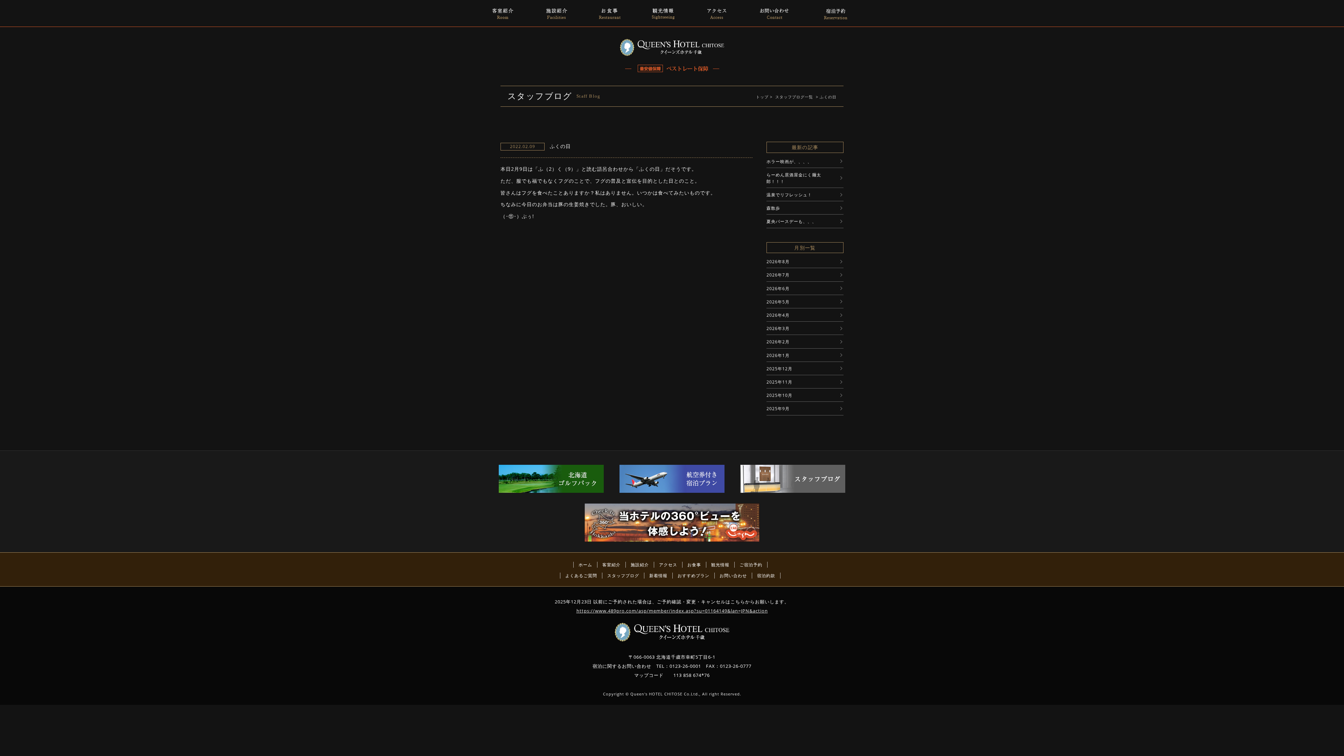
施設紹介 (640, 565)
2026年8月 (778, 262)
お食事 (694, 565)
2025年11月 (779, 382)
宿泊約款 (766, 576)
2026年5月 (778, 302)
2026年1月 (778, 355)
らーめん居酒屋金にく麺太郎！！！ (793, 178)
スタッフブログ (623, 576)
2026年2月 (778, 342)
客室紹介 (611, 565)
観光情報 (720, 565)
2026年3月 (778, 328)
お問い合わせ (733, 576)
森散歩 (773, 208)
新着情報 (658, 576)
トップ (762, 96)
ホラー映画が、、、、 (789, 161)
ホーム (585, 565)
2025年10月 (779, 395)
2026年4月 (778, 315)
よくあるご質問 (581, 576)
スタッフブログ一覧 (794, 96)
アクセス (668, 565)
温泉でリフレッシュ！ (789, 195)
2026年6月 (778, 289)
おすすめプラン (693, 576)
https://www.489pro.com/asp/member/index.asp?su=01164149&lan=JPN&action (672, 611)
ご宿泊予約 (751, 565)
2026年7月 (778, 275)
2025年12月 (779, 369)
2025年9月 (778, 409)
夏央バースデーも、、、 (791, 221)
